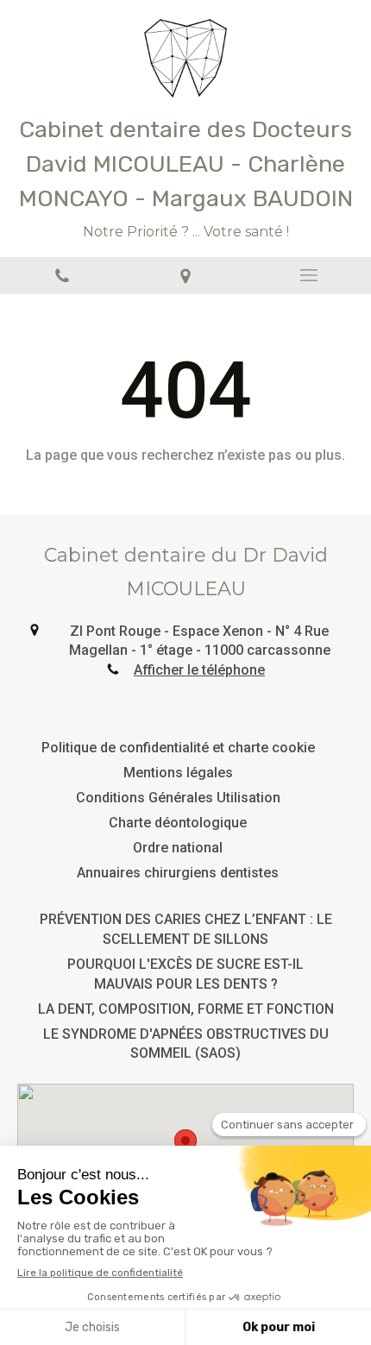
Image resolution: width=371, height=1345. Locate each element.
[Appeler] (61, 275)
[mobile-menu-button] (309, 275)
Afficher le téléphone (199, 670)
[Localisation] (185, 275)
